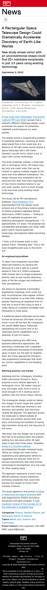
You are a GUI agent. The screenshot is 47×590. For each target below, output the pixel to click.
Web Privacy (26, 556)
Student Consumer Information (23, 559)
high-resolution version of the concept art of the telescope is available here (21, 503)
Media (15, 556)
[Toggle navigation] (6, 19)
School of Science (23, 516)
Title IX (39, 556)
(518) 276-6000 (23, 549)
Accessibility (23, 562)
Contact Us (23, 551)
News (11, 11)
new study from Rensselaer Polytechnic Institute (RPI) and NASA (23, 118)
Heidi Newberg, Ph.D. (22, 201)
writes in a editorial (16, 446)
